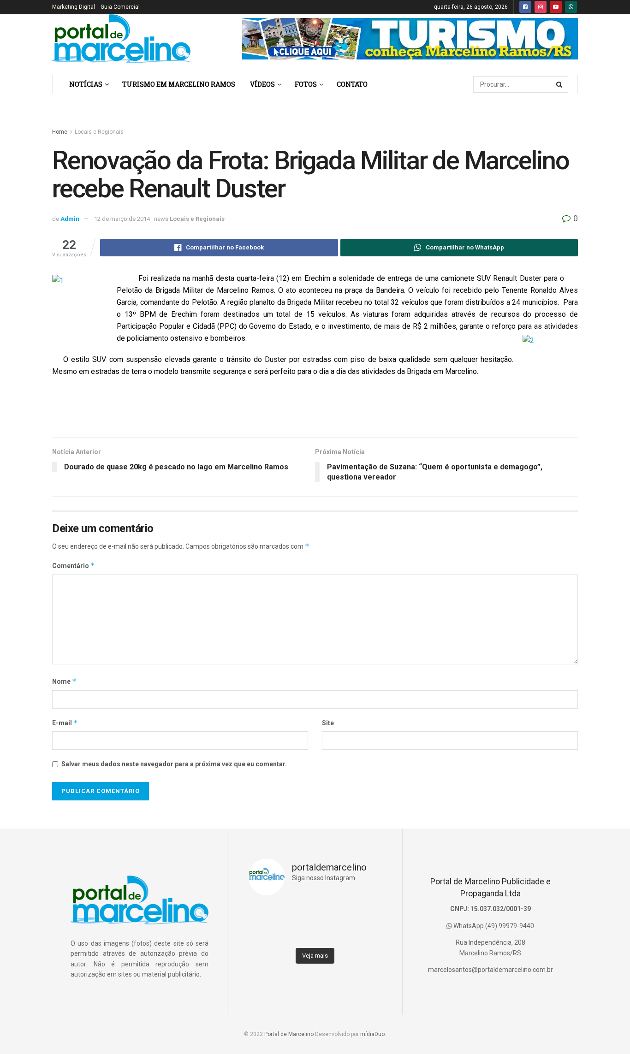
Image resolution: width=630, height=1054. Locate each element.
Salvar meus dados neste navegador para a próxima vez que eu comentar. (174, 764)
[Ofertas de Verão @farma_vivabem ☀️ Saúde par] (298, 933)
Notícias (85, 84)
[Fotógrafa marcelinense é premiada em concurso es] (365, 933)
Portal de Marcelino (289, 1034)
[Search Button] (560, 84)
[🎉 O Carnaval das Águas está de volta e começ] (365, 913)
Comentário (73, 565)
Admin (69, 218)
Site (328, 723)
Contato (352, 84)
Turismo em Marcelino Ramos (178, 84)
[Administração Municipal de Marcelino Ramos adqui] (264, 913)
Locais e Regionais (99, 132)
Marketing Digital (73, 7)
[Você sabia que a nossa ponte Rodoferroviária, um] (264, 933)
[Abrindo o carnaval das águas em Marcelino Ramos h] (331, 913)
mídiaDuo (372, 1034)
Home (59, 132)
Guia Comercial (120, 7)
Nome (64, 681)
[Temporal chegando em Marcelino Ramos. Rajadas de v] (331, 933)
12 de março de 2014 (122, 218)
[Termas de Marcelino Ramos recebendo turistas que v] (298, 913)
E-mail (65, 722)
